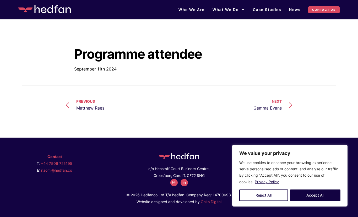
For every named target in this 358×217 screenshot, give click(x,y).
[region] (290, 176)
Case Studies (267, 9)
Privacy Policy (267, 182)
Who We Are (191, 9)
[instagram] (174, 182)
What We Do (226, 9)
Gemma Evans (267, 105)
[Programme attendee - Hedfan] (44, 9)
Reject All (264, 195)
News (295, 9)
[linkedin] (184, 182)
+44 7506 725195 (56, 163)
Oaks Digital (211, 201)
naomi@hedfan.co (56, 170)
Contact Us (324, 10)
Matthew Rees (90, 105)
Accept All (315, 195)
